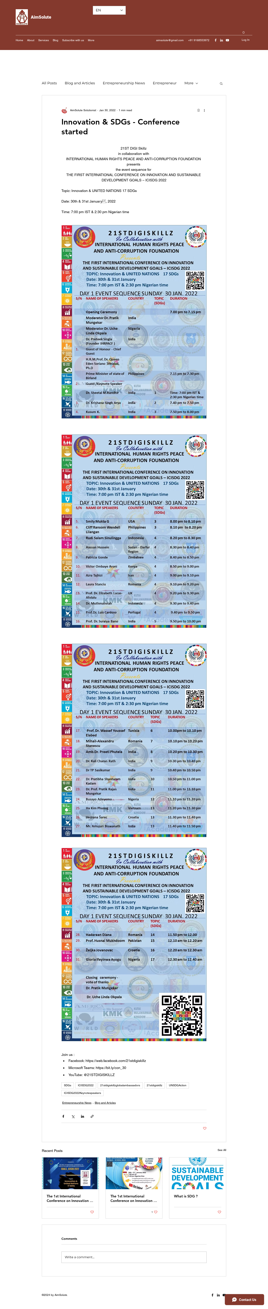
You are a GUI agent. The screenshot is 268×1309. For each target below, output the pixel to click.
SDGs (67, 1085)
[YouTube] (227, 40)
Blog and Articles (80, 83)
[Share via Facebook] (63, 1116)
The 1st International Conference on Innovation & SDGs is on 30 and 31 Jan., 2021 (69, 1198)
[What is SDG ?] (197, 1173)
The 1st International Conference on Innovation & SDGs (133, 1198)
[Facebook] (216, 40)
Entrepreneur (165, 83)
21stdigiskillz (154, 1085)
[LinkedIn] (221, 40)
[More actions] (204, 110)
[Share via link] (92, 1116)
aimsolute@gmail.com (170, 40)
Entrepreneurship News (124, 83)
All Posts (49, 83)
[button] (243, 31)
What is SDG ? (186, 1196)
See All (222, 1150)
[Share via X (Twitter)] (73, 1116)
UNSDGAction (177, 1085)
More (188, 83)
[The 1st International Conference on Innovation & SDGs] (134, 1173)
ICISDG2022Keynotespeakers (82, 1092)
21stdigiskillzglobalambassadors (120, 1085)
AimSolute (41, 17)
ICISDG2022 (86, 1085)
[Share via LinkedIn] (82, 1116)
